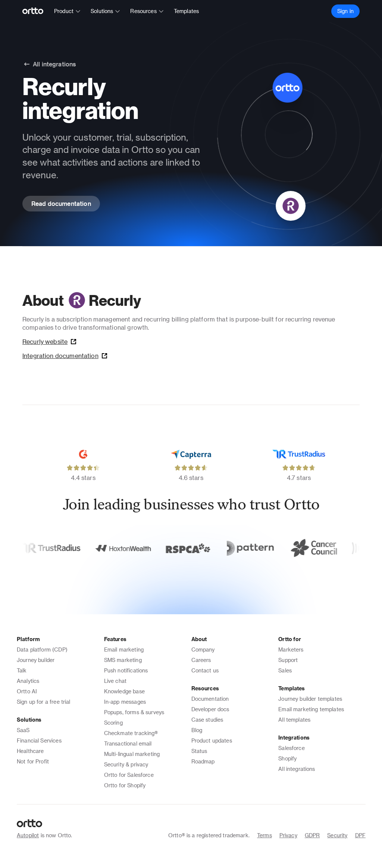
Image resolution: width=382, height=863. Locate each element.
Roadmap (203, 761)
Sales (285, 670)
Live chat (115, 681)
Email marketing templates (311, 709)
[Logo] (36, 11)
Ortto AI (27, 691)
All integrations (296, 769)
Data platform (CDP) (42, 649)
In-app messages (125, 702)
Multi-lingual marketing (132, 754)
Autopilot (28, 835)
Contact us (205, 670)
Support (288, 660)
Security (337, 835)
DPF (360, 835)
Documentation (210, 699)
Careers (201, 660)
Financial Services (39, 740)
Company (203, 649)
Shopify (287, 758)
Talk (22, 670)
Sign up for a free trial (44, 702)
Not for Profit (33, 761)
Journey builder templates (310, 699)
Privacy (288, 835)
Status (199, 751)
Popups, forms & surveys (134, 712)
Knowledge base (124, 691)
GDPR (312, 835)
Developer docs (210, 709)
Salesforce (291, 748)
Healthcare (30, 751)
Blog (197, 730)
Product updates (211, 740)
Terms (264, 835)
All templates (294, 719)
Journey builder (35, 660)
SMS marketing (123, 660)
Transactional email (128, 743)
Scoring (113, 722)
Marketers (290, 649)
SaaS (23, 730)
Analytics (28, 681)
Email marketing (124, 649)
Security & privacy (126, 764)
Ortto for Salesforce (129, 775)
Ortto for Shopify (125, 785)
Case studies (207, 719)
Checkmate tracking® (131, 733)
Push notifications (126, 670)
